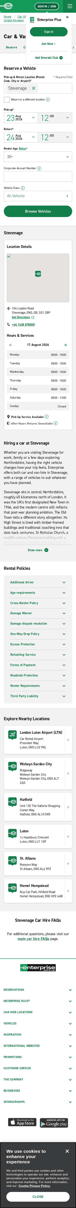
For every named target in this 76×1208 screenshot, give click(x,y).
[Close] (67, 1151)
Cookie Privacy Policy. (34, 1185)
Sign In (48, 32)
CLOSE (38, 1196)
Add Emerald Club (46, 58)
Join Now (47, 44)
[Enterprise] (6, 6)
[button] (69, 6)
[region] (38, 1175)
